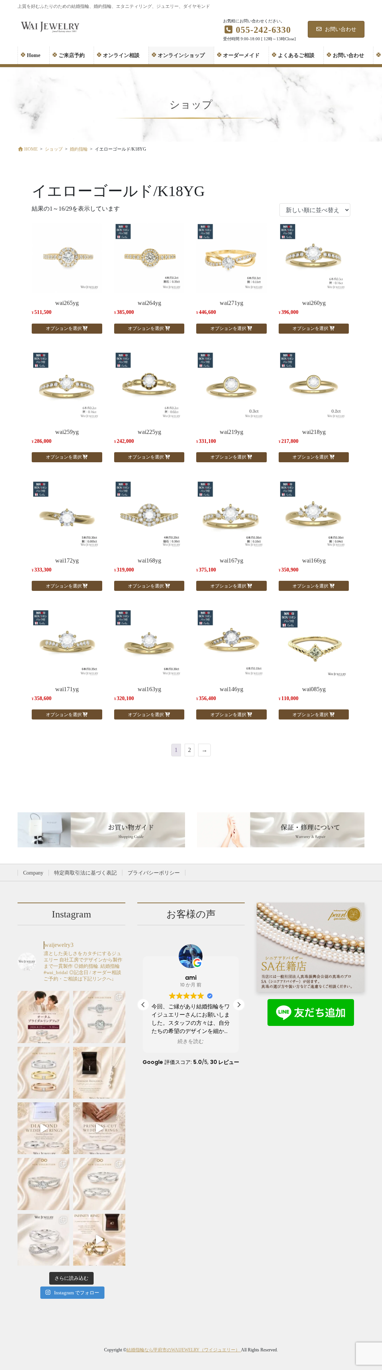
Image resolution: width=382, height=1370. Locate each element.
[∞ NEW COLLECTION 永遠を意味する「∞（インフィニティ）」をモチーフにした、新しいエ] (43, 1184)
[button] (238, 1004)
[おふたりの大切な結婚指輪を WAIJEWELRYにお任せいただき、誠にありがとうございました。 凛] (99, 1128)
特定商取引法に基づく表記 (85, 873)
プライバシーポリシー (154, 873)
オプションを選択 (64, 328)
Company (33, 873)
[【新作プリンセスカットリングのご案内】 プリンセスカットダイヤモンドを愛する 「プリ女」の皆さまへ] (43, 1073)
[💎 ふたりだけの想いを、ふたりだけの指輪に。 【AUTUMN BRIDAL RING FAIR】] (43, 1017)
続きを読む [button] (191, 1041)
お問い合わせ (340, 29)
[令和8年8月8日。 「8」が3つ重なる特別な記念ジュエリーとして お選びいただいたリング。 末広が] (99, 1240)
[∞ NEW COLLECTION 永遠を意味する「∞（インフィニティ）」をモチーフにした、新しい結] (43, 1240)
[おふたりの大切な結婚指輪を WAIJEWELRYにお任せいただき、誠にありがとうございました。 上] (43, 1128)
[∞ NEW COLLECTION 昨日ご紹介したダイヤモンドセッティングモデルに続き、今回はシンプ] (99, 1184)
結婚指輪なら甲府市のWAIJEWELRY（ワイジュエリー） (183, 1349)
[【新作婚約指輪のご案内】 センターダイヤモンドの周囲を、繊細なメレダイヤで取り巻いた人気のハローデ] (99, 1017)
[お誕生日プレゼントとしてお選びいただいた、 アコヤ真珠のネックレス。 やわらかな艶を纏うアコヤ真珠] (99, 1073)
